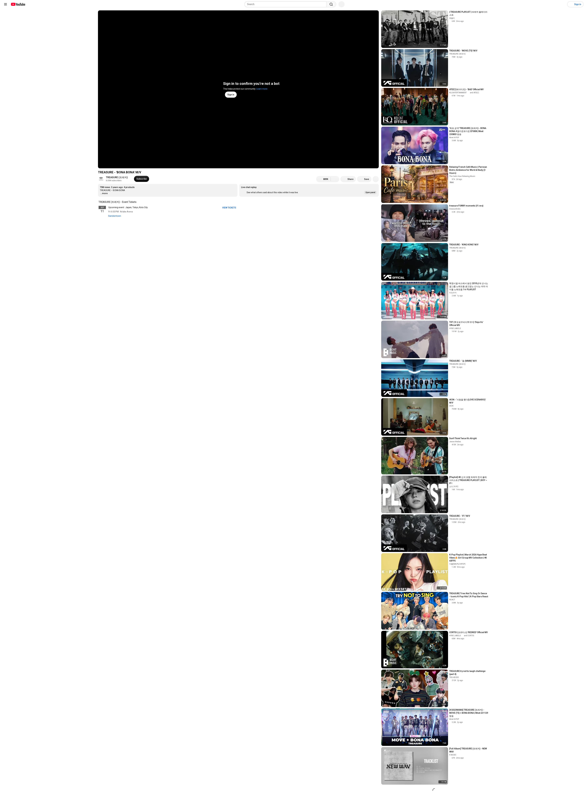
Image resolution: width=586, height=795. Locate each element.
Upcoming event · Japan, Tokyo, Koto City (128, 207)
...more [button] (104, 193)
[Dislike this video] (335, 179)
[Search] (331, 4)
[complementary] (138, 202)
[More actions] (376, 179)
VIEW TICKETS (229, 207)
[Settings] (563, 4)
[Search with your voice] (341, 4)
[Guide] (5, 4)
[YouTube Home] (18, 4)
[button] (309, 190)
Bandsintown (114, 216)
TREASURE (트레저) (117, 177)
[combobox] (286, 4)
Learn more (261, 89)
